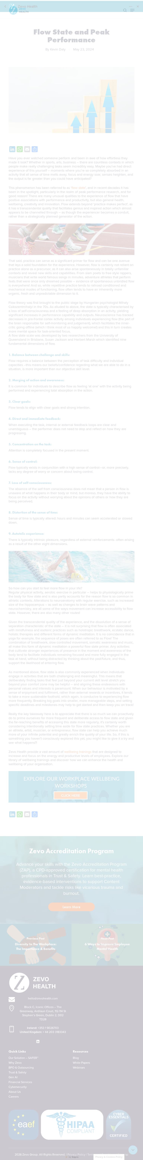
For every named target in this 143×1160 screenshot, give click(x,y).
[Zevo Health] (71, 580)
